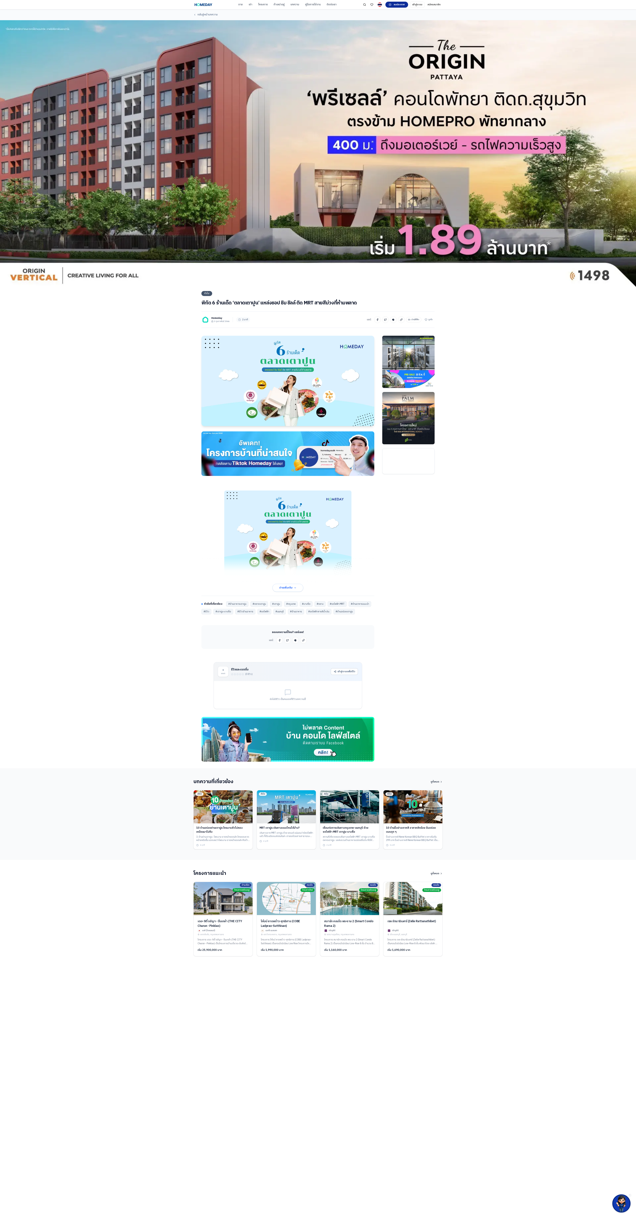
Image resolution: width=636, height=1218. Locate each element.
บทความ (295, 4)
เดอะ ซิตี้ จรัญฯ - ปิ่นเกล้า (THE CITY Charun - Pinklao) (220, 923)
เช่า (250, 4)
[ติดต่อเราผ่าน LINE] (621, 1203)
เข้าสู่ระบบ (417, 4)
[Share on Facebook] (377, 319)
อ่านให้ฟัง (415, 319)
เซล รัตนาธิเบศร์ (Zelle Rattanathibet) (411, 921)
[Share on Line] (393, 319)
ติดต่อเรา (332, 4)
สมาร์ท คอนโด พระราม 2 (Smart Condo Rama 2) (348, 923)
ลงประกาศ (399, 4)
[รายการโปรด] (372, 5)
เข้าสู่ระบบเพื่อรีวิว (346, 671)
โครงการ (263, 4)
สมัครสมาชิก (434, 4)
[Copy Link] (401, 319)
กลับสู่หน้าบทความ (207, 14)
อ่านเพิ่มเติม (285, 587)
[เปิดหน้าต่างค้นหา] (365, 5)
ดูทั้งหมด (435, 781)
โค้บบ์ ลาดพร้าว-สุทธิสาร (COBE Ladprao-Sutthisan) (280, 923)
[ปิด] (629, 1195)
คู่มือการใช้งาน (313, 4)
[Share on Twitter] (385, 319)
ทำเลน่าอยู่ (279, 4)
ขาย (240, 4)
